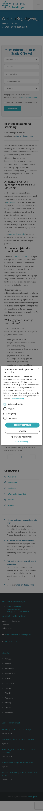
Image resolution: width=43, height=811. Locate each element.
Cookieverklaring (21, 442)
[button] (21, 437)
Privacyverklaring (17, 399)
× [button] (38, 368)
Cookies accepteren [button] (22, 425)
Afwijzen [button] (22, 431)
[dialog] (21, 405)
